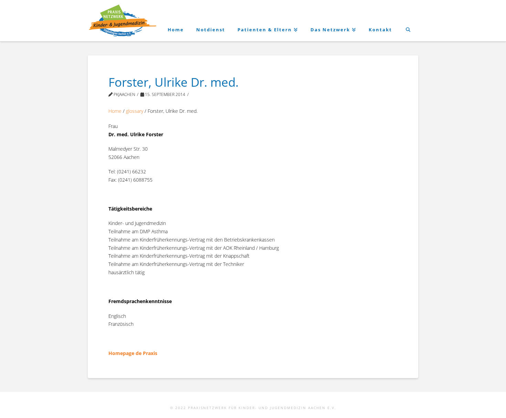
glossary (134, 111)
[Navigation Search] (408, 20)
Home (115, 111)
